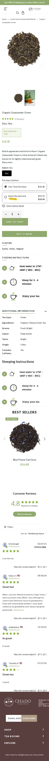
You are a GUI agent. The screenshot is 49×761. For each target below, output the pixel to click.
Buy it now (24, 234)
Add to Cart (15, 222)
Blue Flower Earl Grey (24, 459)
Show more (7, 162)
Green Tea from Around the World (23, 19)
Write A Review (25, 514)
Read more (19, 610)
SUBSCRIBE (29, 718)
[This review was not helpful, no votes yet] (44, 690)
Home (4, 19)
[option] (18, 99)
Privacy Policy (39, 755)
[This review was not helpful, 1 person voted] (44, 566)
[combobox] (34, 533)
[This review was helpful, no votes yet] (39, 566)
